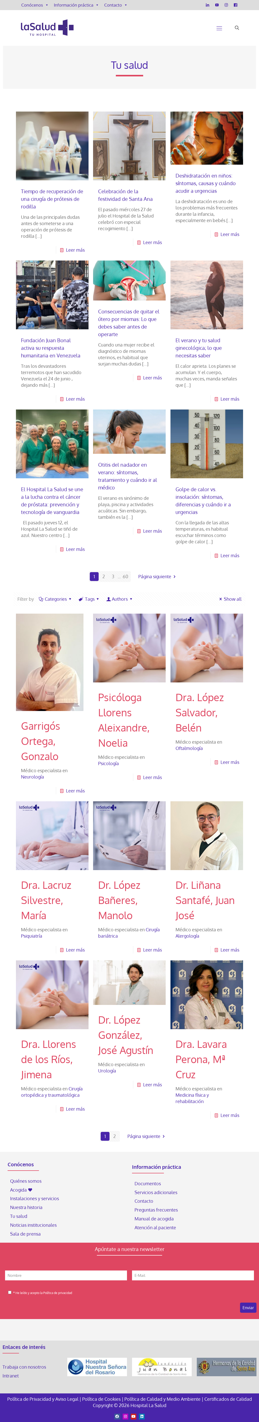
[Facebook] (235, 5)
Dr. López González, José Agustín (125, 1034)
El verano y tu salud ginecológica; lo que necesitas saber (199, 348)
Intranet (11, 1375)
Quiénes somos (25, 1181)
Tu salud (18, 1216)
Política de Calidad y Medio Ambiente (162, 1399)
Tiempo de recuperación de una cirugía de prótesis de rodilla (52, 199)
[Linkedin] (141, 1416)
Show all (233, 599)
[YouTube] (217, 5)
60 (125, 576)
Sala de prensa (25, 1234)
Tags (90, 599)
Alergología (187, 936)
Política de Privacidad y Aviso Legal (43, 1399)
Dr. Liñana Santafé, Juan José (205, 899)
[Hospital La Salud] (47, 28)
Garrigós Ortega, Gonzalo (40, 740)
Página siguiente (154, 576)
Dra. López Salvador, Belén (200, 712)
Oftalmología (189, 748)
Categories (56, 599)
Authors (120, 599)
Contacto (113, 5)
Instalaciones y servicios (34, 1198)
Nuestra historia (26, 1207)
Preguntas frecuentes (156, 1210)
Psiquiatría (31, 936)
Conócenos (32, 5)
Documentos (148, 1183)
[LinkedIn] (207, 5)
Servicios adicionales (156, 1192)
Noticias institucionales (33, 1225)
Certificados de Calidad (228, 1399)
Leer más (75, 250)
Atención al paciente (156, 1227)
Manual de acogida (154, 1218)
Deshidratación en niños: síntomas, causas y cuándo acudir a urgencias (206, 183)
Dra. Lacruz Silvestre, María (46, 899)
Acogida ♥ (21, 1190)
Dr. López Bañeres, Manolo (119, 899)
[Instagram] (226, 5)
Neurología (32, 777)
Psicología (108, 763)
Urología (107, 1070)
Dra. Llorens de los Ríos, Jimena (48, 1059)
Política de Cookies (101, 1399)
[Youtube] (133, 1416)
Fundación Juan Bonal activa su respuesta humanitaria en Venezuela (50, 348)
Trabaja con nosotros (24, 1367)
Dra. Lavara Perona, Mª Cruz (201, 1059)
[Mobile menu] (219, 28)
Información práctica (73, 5)
